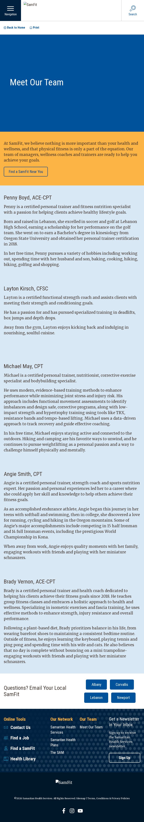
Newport (123, 697)
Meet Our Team (91, 727)
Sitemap (80, 798)
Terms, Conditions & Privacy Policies (108, 798)
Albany (96, 684)
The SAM (57, 752)
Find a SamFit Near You (26, 171)
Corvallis (122, 684)
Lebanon (96, 697)
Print (36, 27)
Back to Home (16, 27)
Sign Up (124, 758)
